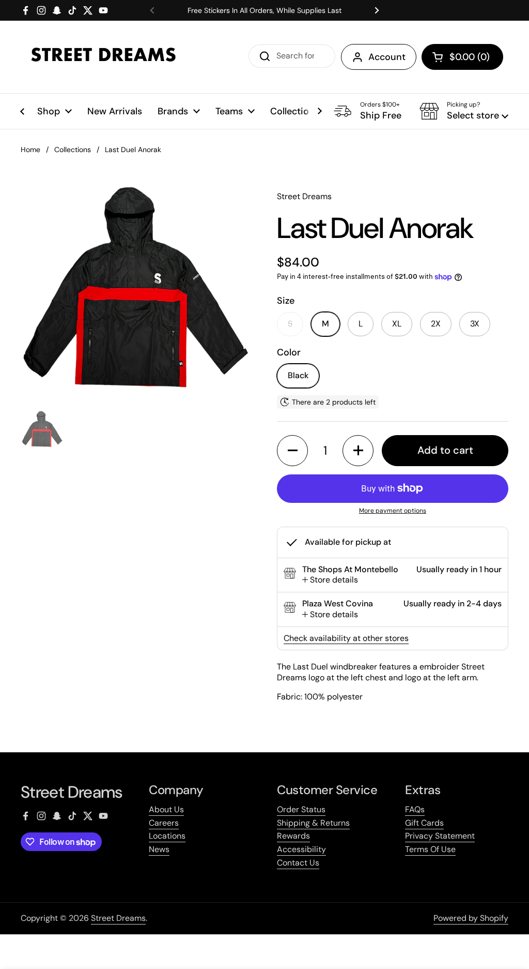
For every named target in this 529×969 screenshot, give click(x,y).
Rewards (293, 835)
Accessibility (301, 849)
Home (30, 149)
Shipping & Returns (313, 822)
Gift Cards (424, 822)
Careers (164, 822)
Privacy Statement (440, 835)
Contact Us (298, 862)
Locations (167, 835)
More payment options (392, 511)
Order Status (301, 809)
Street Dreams (118, 918)
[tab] (330, 580)
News (159, 849)
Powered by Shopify (470, 918)
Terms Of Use (430, 849)
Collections (72, 149)
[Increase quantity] (358, 450)
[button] (462, 57)
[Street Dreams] (103, 57)
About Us (166, 809)
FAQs (415, 809)
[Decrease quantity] (292, 450)
